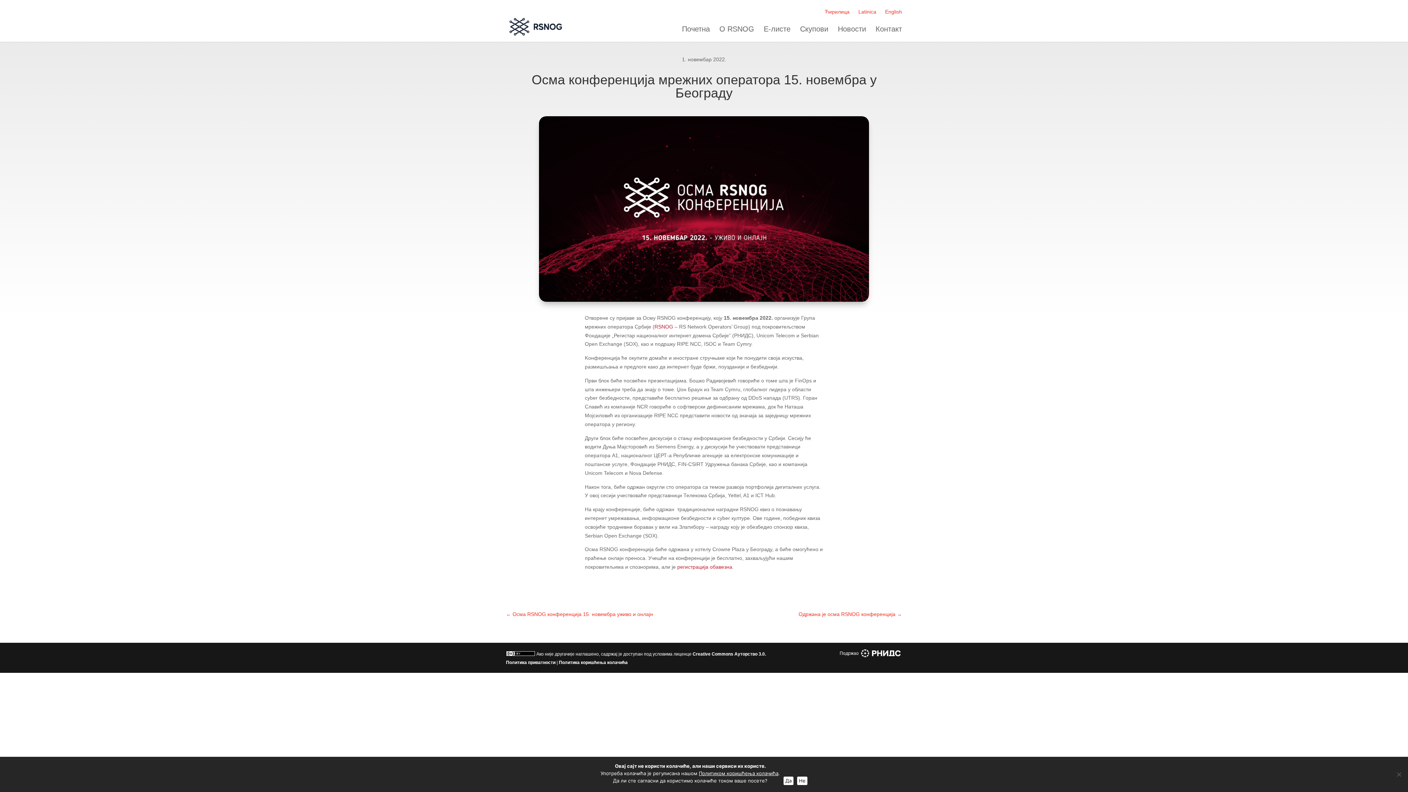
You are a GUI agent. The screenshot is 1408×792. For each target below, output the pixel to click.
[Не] (1398, 774)
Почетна (696, 29)
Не (802, 781)
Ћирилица (837, 12)
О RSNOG (736, 29)
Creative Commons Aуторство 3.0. (729, 654)
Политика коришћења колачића (593, 662)
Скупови (814, 29)
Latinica (867, 12)
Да (788, 781)
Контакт (889, 29)
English (893, 12)
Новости (852, 29)
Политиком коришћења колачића (738, 773)
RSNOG (663, 327)
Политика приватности (531, 662)
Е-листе (777, 29)
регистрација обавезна (704, 567)
